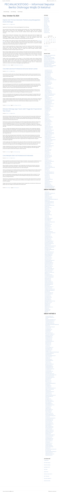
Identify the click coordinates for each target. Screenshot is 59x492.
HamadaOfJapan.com (48, 101)
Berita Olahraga (6, 11)
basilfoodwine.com (48, 410)
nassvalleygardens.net (49, 438)
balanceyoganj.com (48, 90)
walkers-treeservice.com (49, 389)
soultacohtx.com (47, 309)
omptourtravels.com (48, 440)
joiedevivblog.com (48, 425)
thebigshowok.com (48, 338)
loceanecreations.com (49, 422)
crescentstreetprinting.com (50, 326)
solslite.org (47, 397)
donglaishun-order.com (49, 266)
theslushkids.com (48, 378)
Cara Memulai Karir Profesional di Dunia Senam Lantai (20, 69)
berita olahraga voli (16, 187)
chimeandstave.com (48, 340)
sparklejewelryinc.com (49, 367)
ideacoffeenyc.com (48, 238)
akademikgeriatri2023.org (49, 201)
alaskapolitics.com (48, 84)
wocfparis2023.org (48, 194)
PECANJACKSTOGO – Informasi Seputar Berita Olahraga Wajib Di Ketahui (29, 5)
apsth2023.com (47, 182)
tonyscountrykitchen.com (49, 277)
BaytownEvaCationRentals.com (50, 94)
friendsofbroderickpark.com (49, 260)
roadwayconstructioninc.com (50, 289)
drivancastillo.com (48, 406)
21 (44, 42)
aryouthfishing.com (48, 359)
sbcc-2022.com (47, 170)
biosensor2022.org (48, 207)
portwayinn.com (48, 398)
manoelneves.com (48, 86)
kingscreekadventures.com (49, 103)
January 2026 (46, 19)
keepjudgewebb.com (49, 403)
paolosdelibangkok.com (49, 284)
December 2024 (46, 29)
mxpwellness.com (48, 392)
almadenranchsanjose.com (49, 161)
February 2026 (46, 18)
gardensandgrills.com (49, 409)
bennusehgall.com (48, 219)
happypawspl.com (48, 244)
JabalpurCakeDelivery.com (49, 95)
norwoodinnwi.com (48, 428)
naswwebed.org (47, 164)
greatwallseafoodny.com (49, 341)
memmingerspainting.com (49, 130)
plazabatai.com (47, 223)
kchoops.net (47, 416)
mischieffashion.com (48, 146)
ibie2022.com (47, 169)
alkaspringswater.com (48, 254)
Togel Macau (46, 460)
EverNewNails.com (48, 138)
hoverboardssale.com (48, 83)
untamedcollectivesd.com (49, 391)
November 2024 (47, 30)
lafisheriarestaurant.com (49, 269)
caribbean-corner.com (49, 413)
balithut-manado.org (48, 166)
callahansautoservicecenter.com (50, 245)
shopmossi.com (48, 390)
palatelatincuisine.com (49, 335)
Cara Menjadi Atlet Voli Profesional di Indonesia (18, 155)
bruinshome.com (48, 370)
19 (53, 41)
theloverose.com (48, 342)
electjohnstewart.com (49, 439)
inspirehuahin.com (48, 128)
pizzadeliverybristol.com (49, 242)
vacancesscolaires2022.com (49, 187)
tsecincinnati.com (48, 220)
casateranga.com (48, 386)
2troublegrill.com (48, 385)
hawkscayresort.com (48, 224)
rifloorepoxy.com (48, 382)
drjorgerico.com (47, 119)
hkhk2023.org (47, 175)
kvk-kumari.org (48, 450)
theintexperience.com (48, 71)
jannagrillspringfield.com (49, 262)
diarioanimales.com (48, 226)
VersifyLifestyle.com (48, 102)
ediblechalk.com (47, 305)
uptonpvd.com (47, 384)
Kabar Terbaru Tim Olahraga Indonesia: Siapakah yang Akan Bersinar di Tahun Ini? (49, 58)
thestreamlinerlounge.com (50, 434)
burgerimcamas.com (48, 455)
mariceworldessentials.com (49, 268)
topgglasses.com (48, 350)
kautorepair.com (47, 235)
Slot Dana (45, 469)
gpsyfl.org (46, 311)
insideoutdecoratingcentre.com (50, 139)
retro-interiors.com (48, 149)
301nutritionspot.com (49, 420)
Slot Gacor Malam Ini (47, 478)
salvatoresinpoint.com (48, 140)
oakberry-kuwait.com (48, 257)
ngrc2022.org (47, 154)
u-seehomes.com (48, 144)
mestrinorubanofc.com (49, 436)
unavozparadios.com (48, 229)
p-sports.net (47, 346)
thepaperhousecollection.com (50, 395)
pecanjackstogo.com (48, 365)
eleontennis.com (47, 157)
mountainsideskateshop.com (50, 418)
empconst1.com (47, 125)
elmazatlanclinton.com (48, 237)
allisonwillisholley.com (49, 396)
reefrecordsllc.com (48, 356)
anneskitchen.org (48, 354)
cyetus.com (46, 158)
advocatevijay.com (48, 162)
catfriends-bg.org (48, 73)
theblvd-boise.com (48, 150)
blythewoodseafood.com (49, 283)
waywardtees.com (48, 76)
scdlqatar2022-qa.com (48, 196)
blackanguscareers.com (49, 431)
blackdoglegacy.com (48, 336)
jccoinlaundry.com (48, 233)
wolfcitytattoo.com (48, 372)
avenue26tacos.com (48, 349)
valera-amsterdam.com (49, 426)
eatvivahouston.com (48, 337)
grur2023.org (47, 174)
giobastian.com (48, 379)
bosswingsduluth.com (48, 274)
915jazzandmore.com (48, 271)
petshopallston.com (48, 348)
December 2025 (46, 20)
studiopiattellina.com (48, 261)
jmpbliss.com (47, 118)
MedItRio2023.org (48, 184)
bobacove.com (47, 285)
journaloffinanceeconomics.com (50, 449)
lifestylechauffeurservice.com (50, 137)
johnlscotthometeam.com (49, 143)
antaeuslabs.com (48, 104)
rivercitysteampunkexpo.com (50, 415)
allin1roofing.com (48, 402)
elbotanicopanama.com (49, 231)
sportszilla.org (47, 291)
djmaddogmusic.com (48, 400)
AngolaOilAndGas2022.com (49, 172)
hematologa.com (48, 330)
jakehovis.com (47, 273)
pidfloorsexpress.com (48, 77)
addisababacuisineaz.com (49, 453)
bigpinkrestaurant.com (49, 127)
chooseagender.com (48, 82)
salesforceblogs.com (48, 91)
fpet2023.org (47, 151)
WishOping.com (47, 107)
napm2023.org (47, 176)
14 (44, 41)
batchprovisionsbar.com (49, 292)
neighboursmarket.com (49, 430)
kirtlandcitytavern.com (49, 419)
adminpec (13, 24)
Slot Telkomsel (46, 476)
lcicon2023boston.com (48, 185)
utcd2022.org (47, 206)
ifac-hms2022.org (48, 211)
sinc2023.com (47, 195)
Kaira (9, 491)
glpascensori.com (48, 380)
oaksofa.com (47, 308)
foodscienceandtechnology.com (50, 451)
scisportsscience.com (49, 452)
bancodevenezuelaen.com (49, 78)
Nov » (47, 46)
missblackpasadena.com (49, 353)
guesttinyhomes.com (49, 332)
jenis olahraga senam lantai (17, 105)
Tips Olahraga (20, 11)
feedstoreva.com (47, 303)
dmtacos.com (47, 325)
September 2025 (47, 21)
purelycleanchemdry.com (49, 106)
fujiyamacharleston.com (49, 263)
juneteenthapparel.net (49, 446)
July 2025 (45, 23)
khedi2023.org (47, 200)
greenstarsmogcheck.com (49, 243)
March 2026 (46, 17)
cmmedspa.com (48, 407)
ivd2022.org (47, 215)
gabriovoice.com (48, 343)
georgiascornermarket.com (49, 247)
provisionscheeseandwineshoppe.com (51, 199)
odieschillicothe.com (48, 239)
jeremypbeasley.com (48, 131)
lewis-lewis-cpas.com (48, 156)
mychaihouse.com (48, 279)
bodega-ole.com (48, 433)
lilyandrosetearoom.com (49, 376)
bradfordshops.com (48, 160)
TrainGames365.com (48, 92)
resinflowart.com (48, 344)
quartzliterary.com (48, 259)
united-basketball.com (49, 360)
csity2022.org (47, 217)
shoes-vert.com (47, 230)
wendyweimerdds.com (48, 121)
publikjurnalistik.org (48, 445)
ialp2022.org (47, 208)
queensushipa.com (48, 120)
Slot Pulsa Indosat (47, 462)
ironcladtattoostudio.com (49, 368)
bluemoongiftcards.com (49, 414)
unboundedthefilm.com (49, 72)
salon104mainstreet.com (49, 253)
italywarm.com (47, 447)
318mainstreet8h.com (48, 255)
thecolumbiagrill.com (48, 198)
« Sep (45, 46)
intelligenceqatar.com (48, 97)
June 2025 (45, 24)
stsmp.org (46, 85)
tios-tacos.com (47, 361)
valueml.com (47, 115)
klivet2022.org (47, 210)
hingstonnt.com (47, 80)
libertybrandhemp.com (49, 427)
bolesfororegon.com (49, 432)
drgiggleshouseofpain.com (49, 133)
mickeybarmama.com (48, 287)
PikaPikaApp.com (48, 98)
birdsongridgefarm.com (49, 424)
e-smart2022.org (47, 152)
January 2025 (46, 27)
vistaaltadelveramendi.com (50, 320)
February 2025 (46, 26)
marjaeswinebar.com (48, 236)
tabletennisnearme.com (49, 306)
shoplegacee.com (48, 108)
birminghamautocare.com (49, 275)
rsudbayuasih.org (48, 444)
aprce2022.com (47, 168)
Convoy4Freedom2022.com (49, 173)
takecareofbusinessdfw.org (49, 100)
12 (53, 39)
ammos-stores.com (48, 421)
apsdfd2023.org (47, 178)
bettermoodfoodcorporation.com (50, 79)
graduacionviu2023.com (49, 364)
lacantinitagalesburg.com (49, 241)
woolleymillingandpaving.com (50, 383)
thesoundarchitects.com (49, 401)
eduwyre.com (47, 148)
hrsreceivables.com (48, 124)
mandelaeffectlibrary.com (49, 88)
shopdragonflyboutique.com (49, 290)
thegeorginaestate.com (49, 281)
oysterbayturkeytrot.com (49, 373)
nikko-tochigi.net (48, 412)
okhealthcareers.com (48, 70)
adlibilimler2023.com (48, 163)
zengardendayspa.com (49, 366)
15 (46, 41)
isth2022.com (47, 192)
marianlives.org (47, 74)
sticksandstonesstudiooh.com (50, 388)
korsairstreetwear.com (49, 347)
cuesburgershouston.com (49, 323)
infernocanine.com (48, 394)
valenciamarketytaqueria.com (50, 355)
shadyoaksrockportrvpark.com (50, 232)
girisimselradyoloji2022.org (49, 205)
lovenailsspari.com (48, 256)
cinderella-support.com (49, 126)
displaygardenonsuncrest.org (50, 300)
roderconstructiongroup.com (50, 221)
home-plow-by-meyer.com (49, 334)
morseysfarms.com (48, 296)
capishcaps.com (47, 310)
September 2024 (47, 32)
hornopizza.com (48, 328)
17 (49, 41)
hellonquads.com (48, 225)
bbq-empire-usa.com (48, 302)
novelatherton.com (48, 437)
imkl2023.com (47, 180)
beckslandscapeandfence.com (50, 319)
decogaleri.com (47, 227)
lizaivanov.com (47, 331)
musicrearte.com (47, 295)
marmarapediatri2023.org (49, 202)
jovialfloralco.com (48, 142)
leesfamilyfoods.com (48, 155)
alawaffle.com (47, 358)
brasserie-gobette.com (49, 293)
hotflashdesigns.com (48, 134)
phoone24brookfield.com (49, 286)
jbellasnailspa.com (48, 278)
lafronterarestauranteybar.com (50, 374)
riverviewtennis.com (48, 297)
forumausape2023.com (49, 179)
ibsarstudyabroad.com (48, 218)
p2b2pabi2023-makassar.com (50, 193)
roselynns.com (47, 89)
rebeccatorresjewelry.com (49, 116)
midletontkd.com (48, 408)
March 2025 (46, 25)
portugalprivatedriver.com (49, 249)
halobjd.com (47, 96)
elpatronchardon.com (48, 265)
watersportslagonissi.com (49, 145)
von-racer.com (47, 250)
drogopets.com (47, 304)
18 (51, 41)
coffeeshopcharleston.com (49, 251)
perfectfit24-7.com (48, 248)
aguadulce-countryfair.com (49, 272)
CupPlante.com (47, 110)
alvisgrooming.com (48, 280)
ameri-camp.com (47, 122)
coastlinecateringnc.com (49, 322)
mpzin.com (46, 112)
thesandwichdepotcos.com (49, 132)
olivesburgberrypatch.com (49, 377)
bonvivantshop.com (48, 109)
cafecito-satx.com (48, 362)
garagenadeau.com (48, 136)
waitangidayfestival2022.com (50, 186)
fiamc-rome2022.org (48, 267)
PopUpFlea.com (47, 114)
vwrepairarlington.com (49, 316)
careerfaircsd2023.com (48, 181)
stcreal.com (47, 113)
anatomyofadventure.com (49, 404)
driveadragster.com (48, 329)
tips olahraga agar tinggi (16, 151)
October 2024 (46, 31)
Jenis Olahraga (13, 11)
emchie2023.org (47, 204)
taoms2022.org (47, 212)
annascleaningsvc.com (49, 371)
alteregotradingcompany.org (50, 167)
